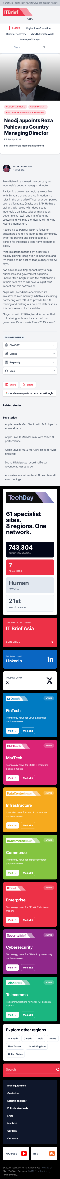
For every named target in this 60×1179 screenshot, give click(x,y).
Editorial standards (17, 1108)
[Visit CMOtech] (23, 746)
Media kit (28, 730)
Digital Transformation (38, 28)
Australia (13, 1038)
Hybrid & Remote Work (42, 34)
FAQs (10, 1115)
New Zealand (15, 1046)
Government (38, 106)
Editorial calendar (16, 1100)
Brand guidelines (16, 1085)
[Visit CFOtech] (23, 698)
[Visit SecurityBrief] (23, 935)
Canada (28, 1038)
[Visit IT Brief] (23, 888)
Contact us (13, 1093)
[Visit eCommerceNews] (23, 840)
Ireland (52, 1038)
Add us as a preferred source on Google (31, 393)
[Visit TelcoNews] (23, 983)
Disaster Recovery (16, 34)
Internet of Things (30, 39)
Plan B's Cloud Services (15, 1171)
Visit (10, 730)
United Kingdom (37, 1046)
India (40, 1038)
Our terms (12, 1138)
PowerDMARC (10, 1174)
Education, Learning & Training (25, 112)
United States (15, 1054)
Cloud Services (15, 106)
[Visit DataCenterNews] (23, 793)
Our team (12, 1130)
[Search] (44, 47)
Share (13, 384)
